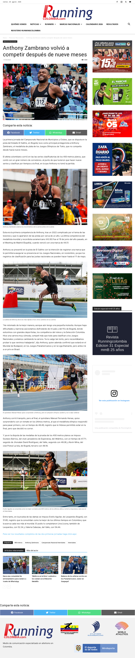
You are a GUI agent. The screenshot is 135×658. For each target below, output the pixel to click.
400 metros (18, 543)
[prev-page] (4, 586)
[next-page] (8, 586)
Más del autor (32, 550)
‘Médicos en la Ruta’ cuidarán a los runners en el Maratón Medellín (44, 578)
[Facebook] (117, 2)
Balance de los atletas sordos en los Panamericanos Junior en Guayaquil (74, 578)
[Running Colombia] (67, 12)
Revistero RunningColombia (25, 30)
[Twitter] (126, 2)
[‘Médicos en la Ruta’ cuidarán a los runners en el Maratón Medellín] (45, 565)
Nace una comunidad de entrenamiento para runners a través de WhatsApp (14, 578)
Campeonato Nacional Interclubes (53, 543)
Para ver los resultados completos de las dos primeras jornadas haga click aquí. (40, 534)
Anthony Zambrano (32, 543)
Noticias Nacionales (16, 38)
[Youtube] (130, 2)
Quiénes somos (18, 24)
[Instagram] (121, 2)
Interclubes (72, 543)
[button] (129, 24)
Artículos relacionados (13, 550)
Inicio (5, 38)
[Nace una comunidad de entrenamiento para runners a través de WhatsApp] (16, 565)
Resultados (112, 24)
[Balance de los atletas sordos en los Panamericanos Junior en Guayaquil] (74, 565)
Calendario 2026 (94, 24)
